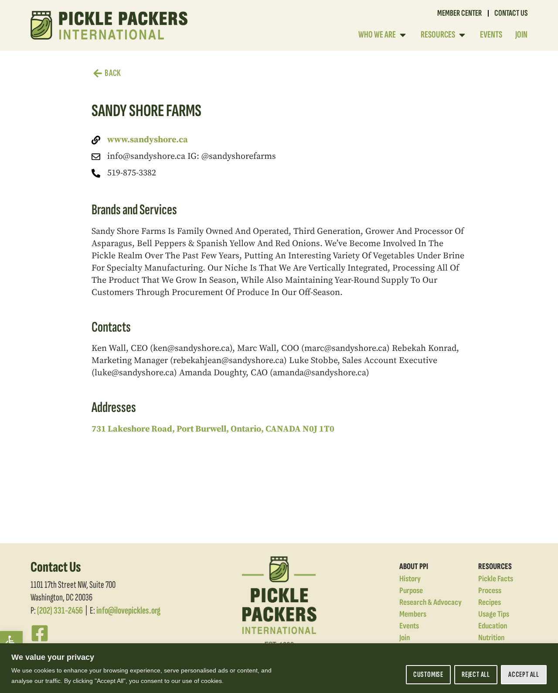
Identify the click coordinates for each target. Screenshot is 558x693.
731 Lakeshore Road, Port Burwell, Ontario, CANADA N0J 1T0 (213, 429)
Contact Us (510, 13)
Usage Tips (493, 614)
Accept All (523, 674)
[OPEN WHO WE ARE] (403, 34)
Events (409, 626)
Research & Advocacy (430, 602)
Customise (428, 674)
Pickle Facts (495, 579)
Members (412, 614)
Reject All (476, 674)
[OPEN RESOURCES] (462, 34)
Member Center (459, 13)
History (410, 579)
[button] (11, 642)
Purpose (411, 591)
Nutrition (491, 638)
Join (404, 638)
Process (489, 591)
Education (492, 626)
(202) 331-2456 (60, 610)
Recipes (489, 602)
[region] (279, 668)
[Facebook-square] (40, 633)
